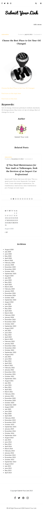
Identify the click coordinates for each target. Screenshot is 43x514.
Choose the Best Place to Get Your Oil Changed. (18, 88)
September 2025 (10, 274)
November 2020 (10, 400)
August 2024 (9, 302)
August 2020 (9, 407)
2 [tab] (13, 198)
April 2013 (8, 473)
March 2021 (9, 392)
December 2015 (10, 420)
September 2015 (10, 427)
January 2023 (9, 344)
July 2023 (8, 330)
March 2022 (9, 365)
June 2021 (8, 385)
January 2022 (9, 370)
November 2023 (10, 322)
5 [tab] (20, 198)
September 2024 (10, 300)
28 (13, 223)
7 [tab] (25, 198)
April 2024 (8, 311)
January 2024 (9, 317)
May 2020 (8, 414)
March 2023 (9, 339)
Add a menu (37, 24)
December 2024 (10, 293)
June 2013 (8, 468)
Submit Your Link (21, 12)
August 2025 (9, 276)
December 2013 (10, 455)
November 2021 (10, 374)
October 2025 (9, 271)
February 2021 (10, 394)
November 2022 (10, 348)
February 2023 (10, 341)
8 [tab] (27, 198)
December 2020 (10, 398)
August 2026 (9, 249)
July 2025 (8, 278)
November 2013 (10, 457)
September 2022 (10, 352)
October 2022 (9, 350)
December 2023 (10, 319)
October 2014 (9, 433)
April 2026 (8, 258)
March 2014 (9, 449)
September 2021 (10, 379)
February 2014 (10, 451)
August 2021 (9, 381)
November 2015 (10, 422)
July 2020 (8, 409)
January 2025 (9, 291)
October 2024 (9, 298)
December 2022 (10, 346)
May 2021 (8, 387)
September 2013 (10, 462)
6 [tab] (22, 198)
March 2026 (9, 260)
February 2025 (10, 289)
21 (13, 220)
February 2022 (10, 368)
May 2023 (8, 335)
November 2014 (10, 431)
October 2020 (9, 403)
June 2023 (8, 333)
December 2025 (10, 267)
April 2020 (8, 416)
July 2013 (8, 466)
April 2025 (8, 284)
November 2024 (10, 295)
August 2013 (9, 464)
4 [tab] (18, 198)
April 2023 (8, 337)
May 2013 (8, 470)
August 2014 (9, 438)
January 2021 (9, 396)
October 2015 (9, 424)
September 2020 (10, 405)
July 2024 (8, 304)
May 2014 (8, 444)
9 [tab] (29, 198)
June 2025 (8, 280)
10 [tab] (31, 198)
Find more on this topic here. (11, 93)
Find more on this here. (9, 99)
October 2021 (9, 376)
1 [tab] (11, 198)
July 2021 (8, 383)
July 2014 (8, 440)
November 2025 (10, 269)
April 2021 (8, 389)
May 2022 (8, 361)
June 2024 (8, 306)
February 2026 (10, 263)
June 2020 (8, 411)
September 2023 (10, 326)
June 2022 (8, 359)
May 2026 (8, 256)
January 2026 (9, 265)
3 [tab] (15, 198)
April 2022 (8, 363)
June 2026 (8, 254)
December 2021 (10, 372)
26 (9, 223)
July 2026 (8, 252)
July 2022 (8, 357)
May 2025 (8, 282)
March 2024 (9, 313)
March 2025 (9, 287)
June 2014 (8, 442)
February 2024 (10, 315)
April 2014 (8, 446)
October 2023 (9, 324)
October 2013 (9, 459)
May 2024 (8, 309)
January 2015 (9, 429)
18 (7, 220)
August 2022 (9, 354)
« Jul (6, 232)
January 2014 (9, 453)
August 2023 (9, 328)
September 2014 (10, 435)
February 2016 (10, 418)
